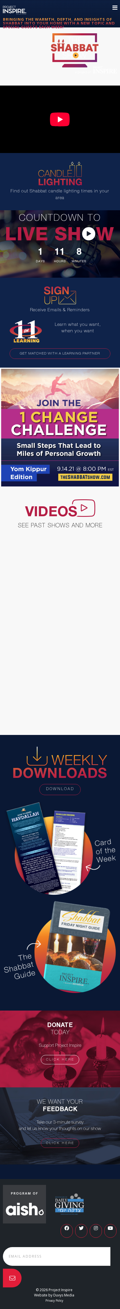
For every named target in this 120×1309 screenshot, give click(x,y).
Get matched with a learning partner (60, 353)
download (60, 789)
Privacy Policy (54, 1300)
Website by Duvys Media (54, 1295)
